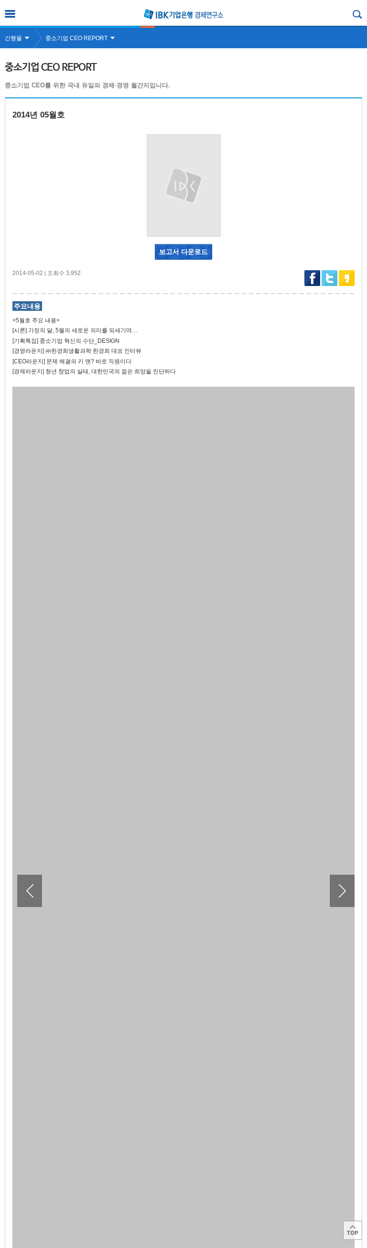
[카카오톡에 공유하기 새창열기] (347, 284)
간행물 (13, 38)
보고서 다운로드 (183, 251)
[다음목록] (342, 891)
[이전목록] (30, 891)
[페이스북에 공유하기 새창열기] (312, 284)
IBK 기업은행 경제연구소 (183, 14)
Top (352, 1230)
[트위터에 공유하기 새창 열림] (329, 278)
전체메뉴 (10, 14)
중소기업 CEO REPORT (76, 38)
